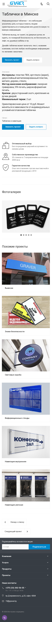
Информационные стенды (17, 418)
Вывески (9, 288)
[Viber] (4, 617)
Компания (6, 556)
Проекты (6, 575)
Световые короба (13, 375)
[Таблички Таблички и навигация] (26, 216)
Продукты (6, 569)
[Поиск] (48, 4)
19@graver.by (11, 601)
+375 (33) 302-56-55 (15, 588)
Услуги (5, 562)
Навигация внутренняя (15, 461)
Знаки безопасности (14, 331)
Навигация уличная (14, 505)
